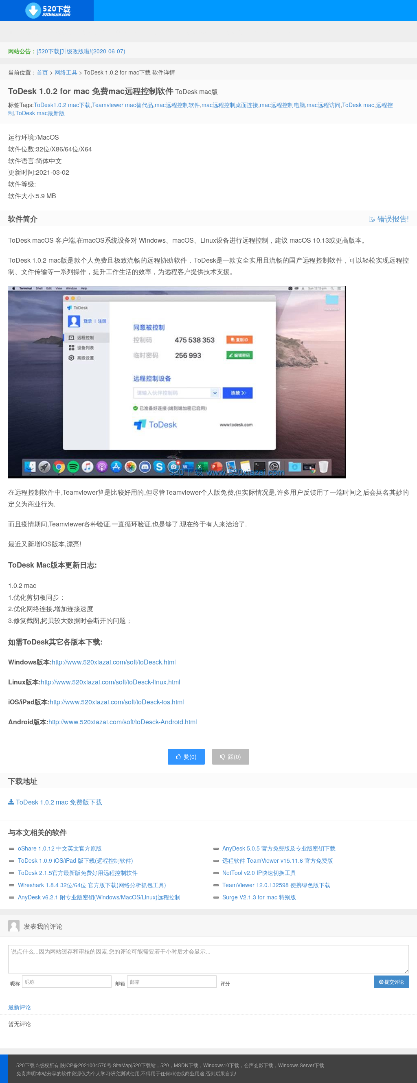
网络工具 (66, 72)
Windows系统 (22, 32)
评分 (225, 983)
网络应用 (165, 32)
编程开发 (94, 32)
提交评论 (393, 981)
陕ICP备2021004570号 (86, 1064)
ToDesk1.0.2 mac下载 (62, 105)
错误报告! (392, 219)
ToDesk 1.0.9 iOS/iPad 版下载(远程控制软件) (75, 860)
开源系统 (61, 32)
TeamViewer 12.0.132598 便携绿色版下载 (276, 885)
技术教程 (198, 32)
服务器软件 (130, 32)
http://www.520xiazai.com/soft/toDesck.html (114, 661)
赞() (190, 756)
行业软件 (264, 32)
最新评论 (19, 1007)
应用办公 (231, 32)
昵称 (15, 983)
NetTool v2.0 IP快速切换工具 (259, 872)
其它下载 (330, 32)
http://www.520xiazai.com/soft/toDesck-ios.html (117, 701)
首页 (42, 72)
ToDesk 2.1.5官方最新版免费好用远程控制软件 (78, 872)
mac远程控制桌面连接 (230, 105)
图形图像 (297, 32)
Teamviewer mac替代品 (122, 105)
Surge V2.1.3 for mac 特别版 (259, 897)
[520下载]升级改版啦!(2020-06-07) (81, 51)
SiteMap (122, 1064)
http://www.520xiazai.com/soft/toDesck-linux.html (110, 681)
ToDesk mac (358, 105)
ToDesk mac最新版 (40, 113)
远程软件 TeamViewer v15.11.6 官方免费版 (277, 860)
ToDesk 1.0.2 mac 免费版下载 (58, 802)
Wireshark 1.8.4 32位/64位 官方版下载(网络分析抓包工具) (92, 885)
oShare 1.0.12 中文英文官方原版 (60, 848)
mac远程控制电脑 (282, 105)
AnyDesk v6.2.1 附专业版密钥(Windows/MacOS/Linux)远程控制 (99, 897)
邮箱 (120, 983)
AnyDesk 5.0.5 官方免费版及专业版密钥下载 (279, 848)
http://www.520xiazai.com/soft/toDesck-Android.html (122, 721)
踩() (234, 756)
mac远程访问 (323, 105)
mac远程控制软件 (177, 105)
